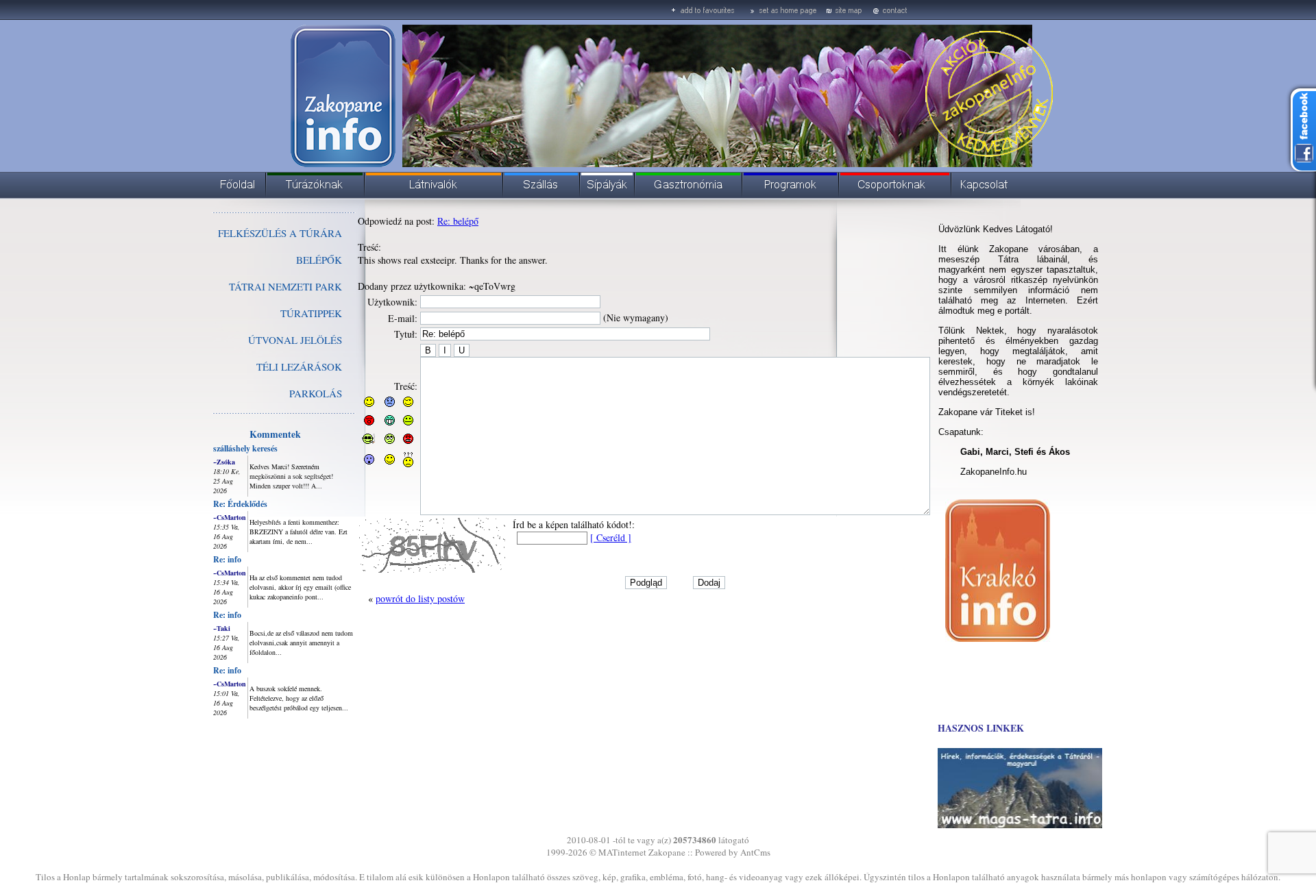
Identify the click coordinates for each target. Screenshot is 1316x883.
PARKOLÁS (315, 393)
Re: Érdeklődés (240, 504)
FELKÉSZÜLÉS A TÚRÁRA (280, 233)
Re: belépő (457, 220)
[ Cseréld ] (610, 537)
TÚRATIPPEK (311, 313)
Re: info (227, 559)
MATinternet (622, 852)
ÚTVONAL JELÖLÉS (295, 340)
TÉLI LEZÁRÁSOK (299, 366)
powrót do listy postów (420, 598)
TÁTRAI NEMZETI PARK (285, 286)
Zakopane (666, 852)
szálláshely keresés (245, 448)
